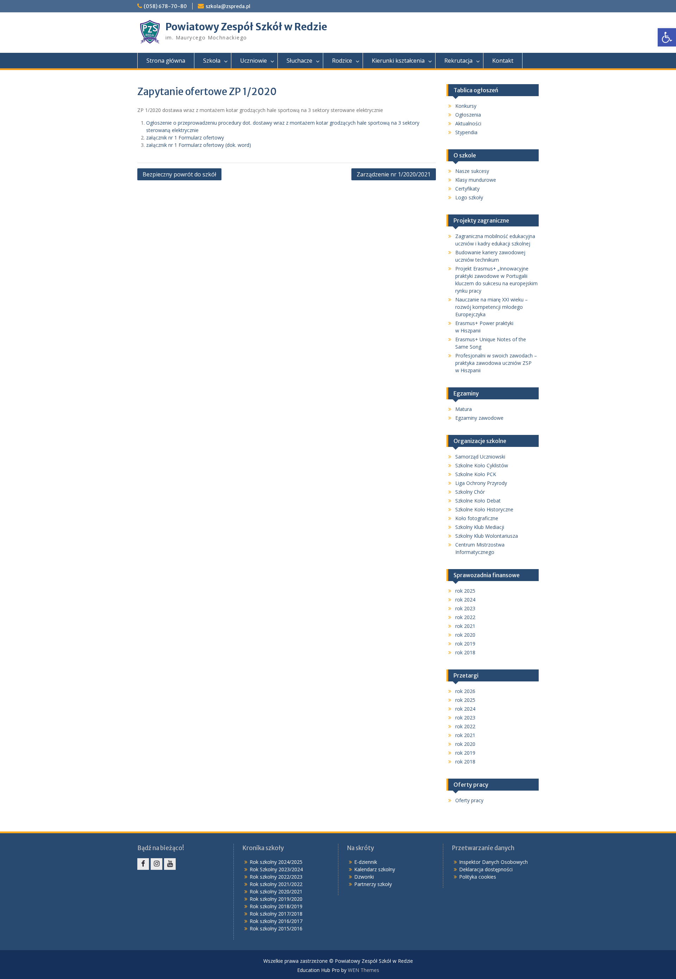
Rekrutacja (458, 60)
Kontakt (502, 60)
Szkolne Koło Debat (478, 500)
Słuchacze (299, 60)
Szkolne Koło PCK (475, 474)
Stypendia (466, 132)
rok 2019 (465, 643)
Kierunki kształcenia (398, 60)
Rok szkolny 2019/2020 (276, 899)
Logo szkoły (469, 197)
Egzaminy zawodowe (479, 417)
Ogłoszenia (468, 114)
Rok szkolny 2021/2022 (276, 884)
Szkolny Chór (470, 491)
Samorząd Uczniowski (480, 456)
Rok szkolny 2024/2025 (276, 862)
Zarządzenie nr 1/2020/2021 (394, 174)
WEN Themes (363, 970)
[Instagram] (156, 864)
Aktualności (468, 123)
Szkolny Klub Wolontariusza (486, 535)
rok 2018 (465, 652)
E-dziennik (365, 862)
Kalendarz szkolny (374, 869)
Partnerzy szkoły (373, 884)
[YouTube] (170, 864)
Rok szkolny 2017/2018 (276, 913)
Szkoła (211, 60)
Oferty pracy (469, 800)
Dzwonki (364, 876)
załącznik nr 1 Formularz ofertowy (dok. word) (198, 145)
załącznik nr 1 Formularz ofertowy (185, 137)
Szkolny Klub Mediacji (479, 527)
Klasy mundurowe (475, 179)
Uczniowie (253, 60)
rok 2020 (465, 634)
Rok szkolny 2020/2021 (276, 891)
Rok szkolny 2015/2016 (276, 928)
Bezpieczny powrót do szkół (179, 174)
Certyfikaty (467, 188)
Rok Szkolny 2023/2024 (276, 869)
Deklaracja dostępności (486, 869)
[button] (667, 37)
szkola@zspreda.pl (228, 6)
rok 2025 (465, 590)
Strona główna (165, 60)
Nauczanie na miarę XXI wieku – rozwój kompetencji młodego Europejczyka (491, 307)
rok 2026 (465, 691)
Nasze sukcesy (472, 171)
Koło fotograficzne (476, 518)
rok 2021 (465, 626)
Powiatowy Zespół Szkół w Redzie (246, 26)
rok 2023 (465, 608)
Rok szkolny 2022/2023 (276, 876)
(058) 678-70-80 (165, 6)
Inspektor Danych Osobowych (493, 862)
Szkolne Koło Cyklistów (481, 465)
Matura (463, 409)
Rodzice (342, 60)
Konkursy (465, 105)
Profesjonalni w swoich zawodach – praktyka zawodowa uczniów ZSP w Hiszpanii (496, 363)
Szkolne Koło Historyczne (484, 509)
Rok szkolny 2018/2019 (276, 906)
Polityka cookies (477, 876)
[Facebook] (143, 864)
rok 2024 (465, 599)
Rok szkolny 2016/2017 (276, 921)
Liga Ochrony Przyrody (481, 483)
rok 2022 (465, 617)
